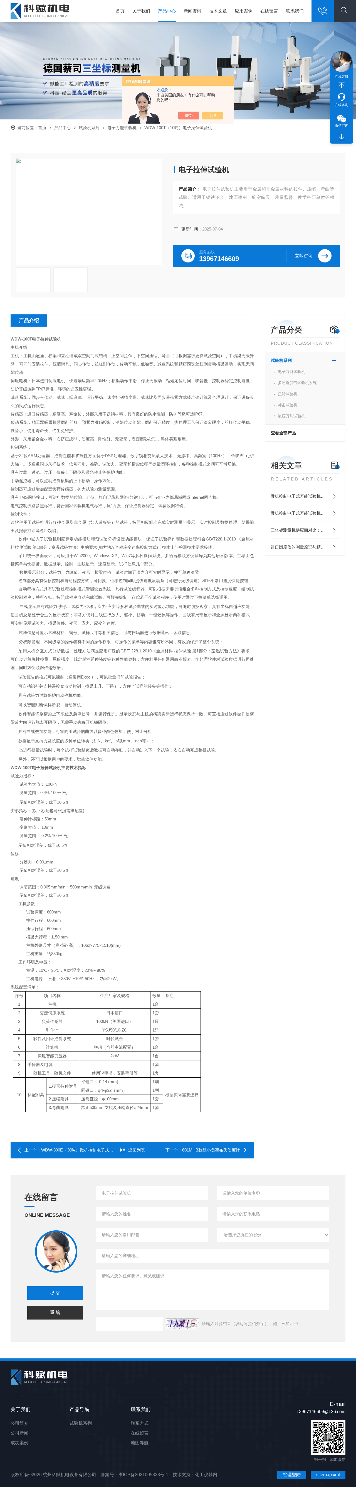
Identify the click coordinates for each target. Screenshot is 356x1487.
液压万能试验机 (291, 416)
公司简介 (19, 1423)
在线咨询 (341, 105)
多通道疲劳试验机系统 (297, 382)
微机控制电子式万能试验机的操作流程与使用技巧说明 (305, 513)
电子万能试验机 (122, 127)
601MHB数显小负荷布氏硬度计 (211, 1150)
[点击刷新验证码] (182, 1323)
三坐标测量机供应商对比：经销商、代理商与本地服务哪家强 (305, 530)
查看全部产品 (283, 432)
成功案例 (19, 1442)
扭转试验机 (287, 394)
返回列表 (136, 1150)
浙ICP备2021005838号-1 (143, 1474)
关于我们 (141, 11)
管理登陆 (292, 1474)
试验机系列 (89, 127)
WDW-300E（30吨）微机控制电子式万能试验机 (85, 1150)
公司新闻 (19, 1433)
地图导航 (140, 1442)
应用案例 (244, 11)
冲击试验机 (287, 405)
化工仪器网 (206, 1474)
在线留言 (269, 11)
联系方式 (140, 1423)
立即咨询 (304, 255)
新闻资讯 (192, 11)
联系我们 (295, 11)
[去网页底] (341, 137)
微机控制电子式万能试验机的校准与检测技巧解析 (305, 496)
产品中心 (167, 11)
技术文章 (218, 11)
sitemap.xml (328, 1474)
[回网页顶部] (341, 85)
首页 (120, 11)
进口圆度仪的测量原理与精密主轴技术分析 (305, 547)
